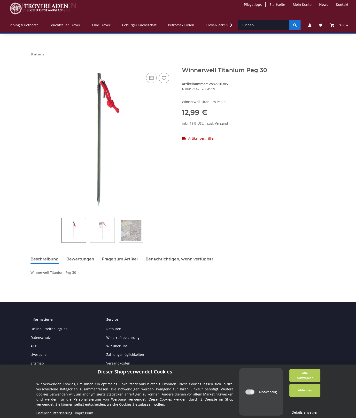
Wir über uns (117, 346)
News (323, 4)
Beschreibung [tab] (45, 259)
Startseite (277, 4)
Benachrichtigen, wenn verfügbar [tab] (179, 259)
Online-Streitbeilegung (49, 329)
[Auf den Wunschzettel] (164, 78)
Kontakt (342, 4)
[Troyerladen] (43, 8)
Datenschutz (41, 337)
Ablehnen (305, 390)
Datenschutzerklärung (54, 413)
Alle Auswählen (305, 375)
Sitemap (37, 363)
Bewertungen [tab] (80, 259)
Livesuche (38, 354)
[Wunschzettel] (320, 25)
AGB (34, 346)
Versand (221, 123)
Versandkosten (118, 363)
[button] (309, 25)
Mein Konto (302, 4)
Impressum (84, 413)
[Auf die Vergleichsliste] (151, 78)
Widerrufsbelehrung (122, 337)
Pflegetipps (253, 4)
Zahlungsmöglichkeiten (125, 354)
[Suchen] (295, 25)
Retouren (113, 329)
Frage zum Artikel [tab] (120, 259)
